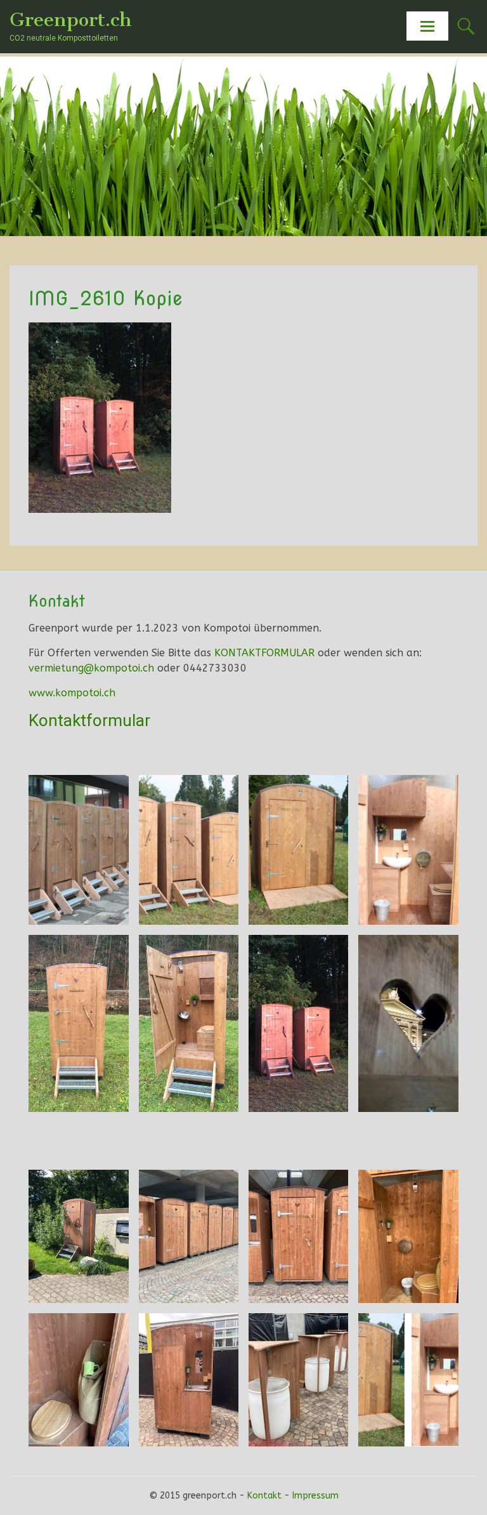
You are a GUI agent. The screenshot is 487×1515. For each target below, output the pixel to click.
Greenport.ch (71, 19)
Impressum (315, 1495)
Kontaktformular (89, 720)
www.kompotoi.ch (72, 693)
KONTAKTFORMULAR (264, 653)
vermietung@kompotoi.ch (91, 668)
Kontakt (264, 1495)
